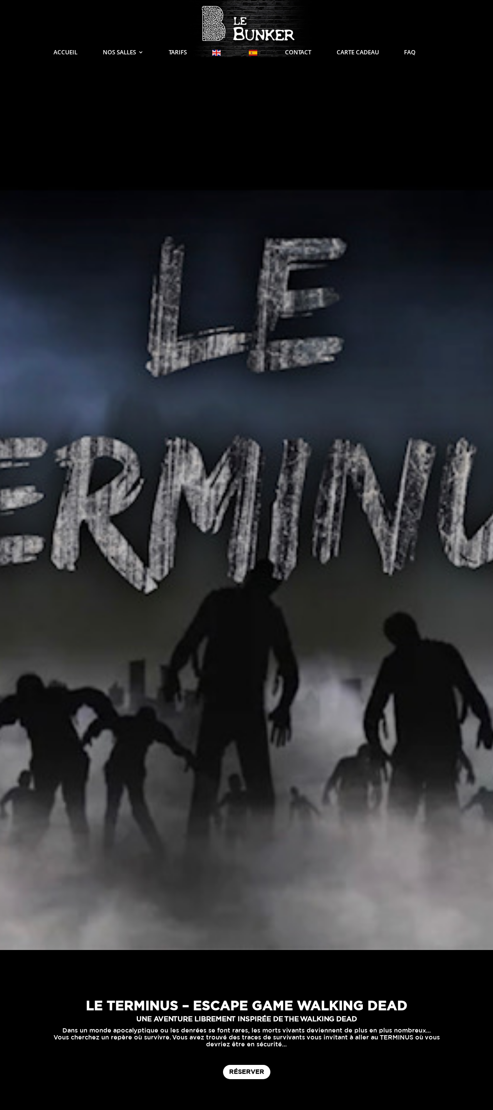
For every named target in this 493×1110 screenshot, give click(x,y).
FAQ (410, 52)
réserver (246, 1072)
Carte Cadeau (358, 52)
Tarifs (178, 52)
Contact (298, 52)
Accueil (65, 52)
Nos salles (119, 52)
